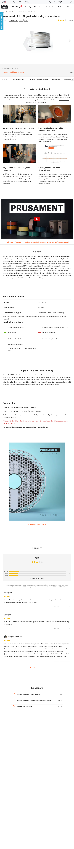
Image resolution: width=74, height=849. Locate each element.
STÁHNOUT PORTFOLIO (37, 524)
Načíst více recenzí (37, 668)
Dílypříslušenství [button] (40, 7)
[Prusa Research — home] (5, 6)
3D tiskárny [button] (17, 6)
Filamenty (10, 11)
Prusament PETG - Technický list (28, 694)
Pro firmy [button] (52, 7)
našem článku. (43, 427)
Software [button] (61, 7)
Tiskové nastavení (18, 79)
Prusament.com (62, 242)
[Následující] (69, 40)
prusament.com (64, 100)
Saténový (61, 312)
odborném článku (54, 316)
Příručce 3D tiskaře (9, 417)
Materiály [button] (28, 7)
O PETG (5, 79)
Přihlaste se (32, 578)
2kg (21, 20)
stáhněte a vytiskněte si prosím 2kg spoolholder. (34, 421)
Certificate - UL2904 (24, 706)
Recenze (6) (56, 79)
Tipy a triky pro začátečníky (38, 79)
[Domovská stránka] (4, 11)
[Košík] (71, 2)
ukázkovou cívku (42, 102)
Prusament (19, 11)
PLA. (28, 275)
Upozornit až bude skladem (13, 72)
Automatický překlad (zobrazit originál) (62, 606)
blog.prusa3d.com (44, 242)
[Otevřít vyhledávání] (50, 2)
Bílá (25, 20)
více (71, 72)
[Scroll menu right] (72, 7)
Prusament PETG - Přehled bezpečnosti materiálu (34, 700)
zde (57, 377)
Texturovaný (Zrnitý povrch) (47, 312)
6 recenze (70, 20)
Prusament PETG (30, 11)
